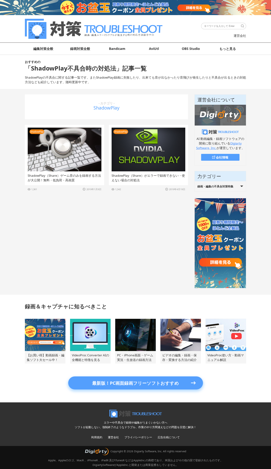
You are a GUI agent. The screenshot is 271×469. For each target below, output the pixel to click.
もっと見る (227, 48)
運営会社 (240, 36)
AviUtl (154, 48)
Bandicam (117, 48)
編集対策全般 (43, 48)
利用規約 (96, 437)
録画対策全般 (80, 48)
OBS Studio (191, 48)
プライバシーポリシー (138, 437)
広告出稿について (169, 437)
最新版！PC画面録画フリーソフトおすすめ (135, 383)
